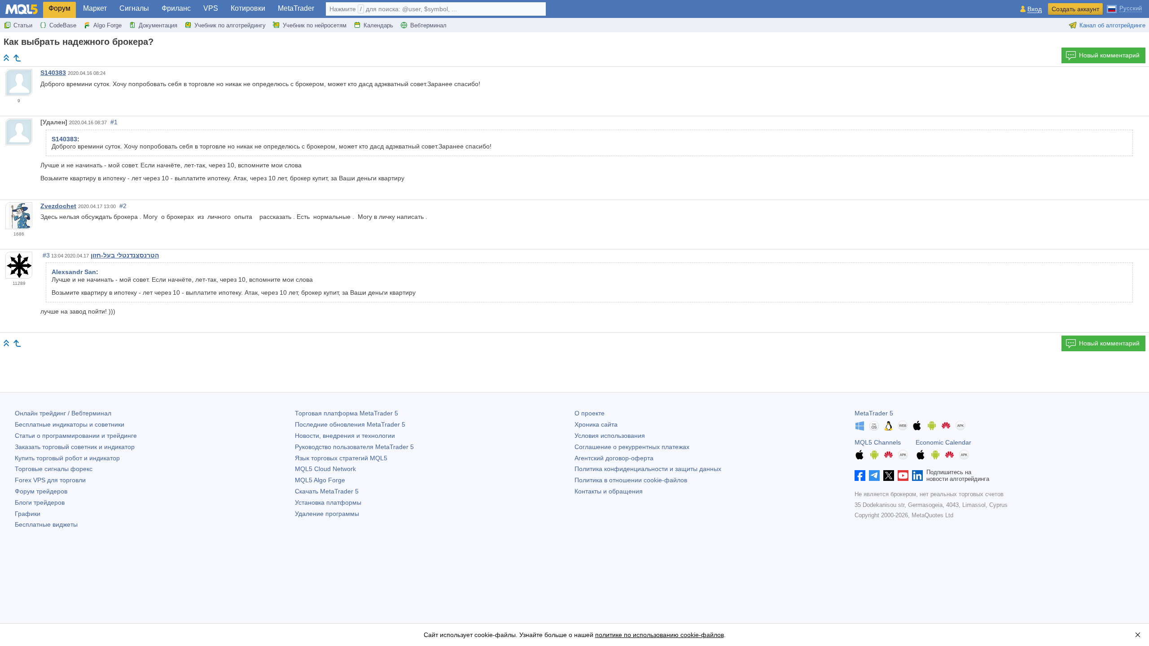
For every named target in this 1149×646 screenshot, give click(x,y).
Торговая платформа (346, 413)
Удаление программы (327, 513)
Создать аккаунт (1075, 9)
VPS (210, 8)
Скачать (327, 491)
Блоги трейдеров (40, 502)
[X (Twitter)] (888, 475)
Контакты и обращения (608, 491)
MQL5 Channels (878, 442)
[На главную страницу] (6, 57)
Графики (27, 513)
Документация (158, 25)
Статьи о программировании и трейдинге (76, 435)
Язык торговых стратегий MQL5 (341, 458)
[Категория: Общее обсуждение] (17, 57)
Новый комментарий (1109, 55)
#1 (114, 122)
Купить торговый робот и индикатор (67, 458)
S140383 (53, 72)
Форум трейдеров (41, 491)
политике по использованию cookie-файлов (659, 634)
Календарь (378, 25)
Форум (59, 8)
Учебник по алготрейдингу (230, 25)
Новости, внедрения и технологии (345, 435)
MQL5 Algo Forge (320, 480)
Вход (1034, 9)
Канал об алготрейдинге (1112, 25)
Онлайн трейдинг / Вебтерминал (63, 413)
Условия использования (609, 435)
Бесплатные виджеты (46, 524)
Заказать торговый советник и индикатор (75, 446)
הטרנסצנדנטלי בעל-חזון (125, 255)
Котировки (248, 8)
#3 (46, 255)
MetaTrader (296, 8)
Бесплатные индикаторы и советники (69, 424)
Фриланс (176, 8)
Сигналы (134, 8)
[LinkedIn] (917, 475)
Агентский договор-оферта (613, 458)
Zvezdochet (58, 206)
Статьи (22, 25)
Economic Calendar (943, 442)
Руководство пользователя (354, 446)
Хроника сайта (596, 424)
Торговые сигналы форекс (53, 468)
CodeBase (62, 25)
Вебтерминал (428, 25)
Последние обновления (350, 424)
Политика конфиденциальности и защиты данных (647, 468)
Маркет (95, 8)
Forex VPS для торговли (50, 480)
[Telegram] (874, 475)
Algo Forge (107, 25)
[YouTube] (903, 475)
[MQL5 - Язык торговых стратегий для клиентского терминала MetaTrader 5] (21, 9)
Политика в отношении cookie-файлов (630, 480)
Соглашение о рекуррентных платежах (631, 446)
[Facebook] (860, 475)
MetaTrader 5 (874, 413)
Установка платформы (328, 502)
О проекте (589, 413)
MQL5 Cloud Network (325, 468)
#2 (123, 206)
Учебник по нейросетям (314, 25)
